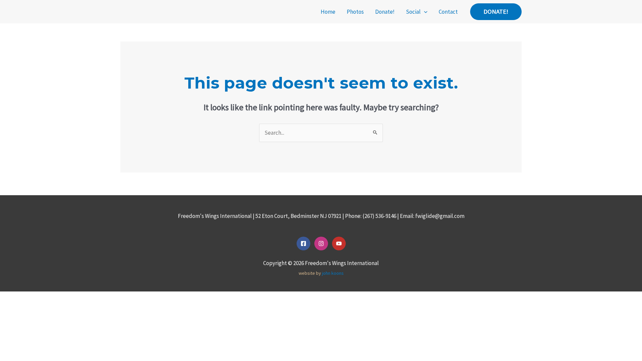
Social (413, 11)
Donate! (385, 11)
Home (328, 11)
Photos (355, 11)
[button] (424, 11)
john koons (333, 273)
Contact (448, 11)
